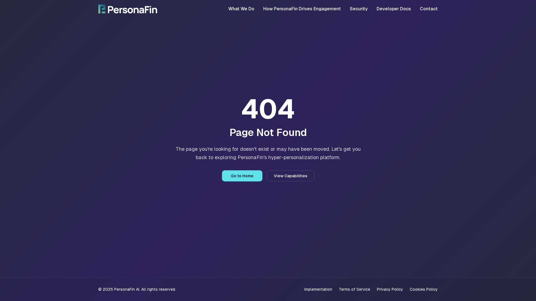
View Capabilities (290, 176)
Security (359, 8)
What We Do (241, 8)
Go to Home (242, 176)
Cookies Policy (424, 289)
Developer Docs (394, 8)
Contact (429, 8)
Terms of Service (354, 289)
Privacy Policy (390, 289)
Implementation (318, 289)
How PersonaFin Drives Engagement (302, 8)
